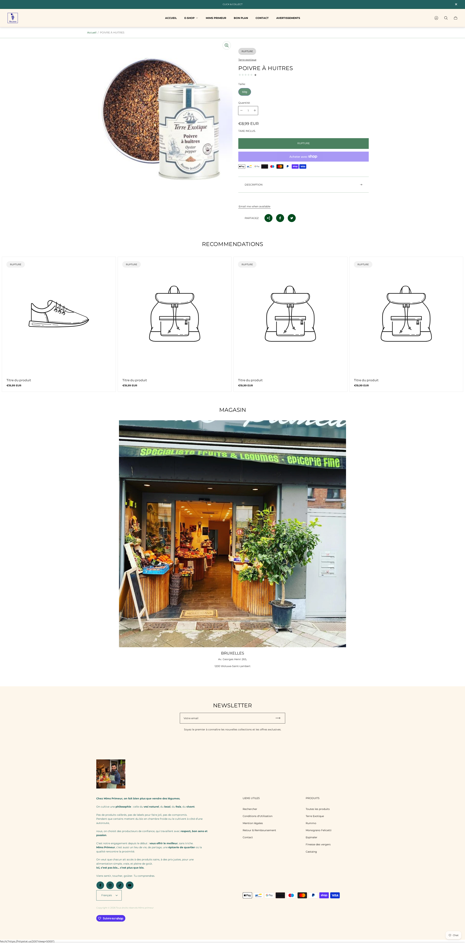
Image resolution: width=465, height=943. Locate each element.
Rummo (311, 823)
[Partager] (268, 218)
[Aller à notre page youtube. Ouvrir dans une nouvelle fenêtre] (130, 885)
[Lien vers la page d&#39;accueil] (110, 774)
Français (106, 895)
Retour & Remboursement (259, 830)
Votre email (191, 718)
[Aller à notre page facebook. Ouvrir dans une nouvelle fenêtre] (100, 885)
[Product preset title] (59, 314)
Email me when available (254, 206)
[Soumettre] (279, 718)
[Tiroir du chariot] (456, 18)
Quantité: (244, 102)
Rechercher (250, 809)
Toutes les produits (318, 809)
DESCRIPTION (253, 184)
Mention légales (253, 823)
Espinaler (311, 837)
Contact (248, 837)
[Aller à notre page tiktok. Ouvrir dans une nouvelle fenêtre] (120, 885)
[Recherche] (446, 18)
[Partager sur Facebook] (280, 218)
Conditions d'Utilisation (257, 816)
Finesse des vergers (318, 844)
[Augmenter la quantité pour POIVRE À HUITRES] (255, 110)
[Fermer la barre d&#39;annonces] (456, 4)
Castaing (311, 851)
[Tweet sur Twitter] (292, 218)
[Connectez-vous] (436, 18)
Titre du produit (19, 380)
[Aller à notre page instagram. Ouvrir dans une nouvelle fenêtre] (110, 885)
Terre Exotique (315, 816)
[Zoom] (227, 45)
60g (244, 91)
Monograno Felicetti (318, 830)
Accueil (91, 32)
